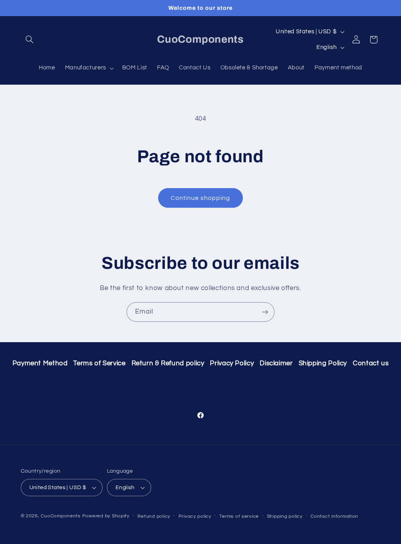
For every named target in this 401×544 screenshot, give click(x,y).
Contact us (370, 363)
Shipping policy (285, 516)
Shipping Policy (323, 363)
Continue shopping (201, 198)
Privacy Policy (232, 363)
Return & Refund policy (168, 363)
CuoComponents (61, 516)
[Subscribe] (265, 311)
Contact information (334, 516)
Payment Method (40, 363)
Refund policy (153, 516)
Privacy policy (195, 516)
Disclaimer (276, 363)
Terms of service (239, 516)
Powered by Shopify (106, 516)
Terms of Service (99, 363)
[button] (30, 40)
